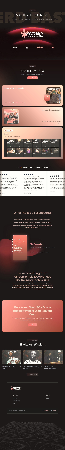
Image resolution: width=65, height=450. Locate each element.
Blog (14, 403)
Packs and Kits (16, 400)
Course (15, 398)
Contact (48, 398)
